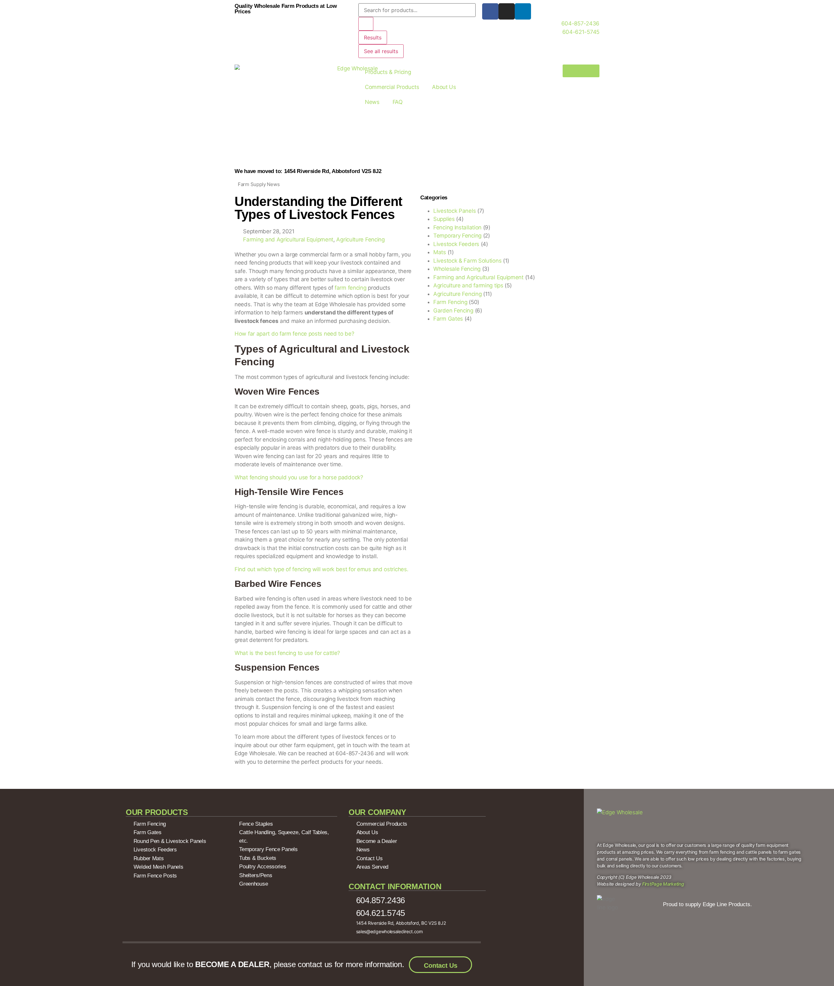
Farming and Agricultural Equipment (288, 239)
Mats (439, 252)
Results (372, 37)
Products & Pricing (388, 72)
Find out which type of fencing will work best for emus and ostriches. (321, 569)
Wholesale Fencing (457, 269)
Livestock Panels (454, 211)
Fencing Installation (457, 227)
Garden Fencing (453, 310)
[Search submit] (365, 24)
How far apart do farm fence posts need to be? (294, 333)
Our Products (157, 812)
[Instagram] (506, 11)
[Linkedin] (523, 11)
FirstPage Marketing (663, 884)
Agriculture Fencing (360, 239)
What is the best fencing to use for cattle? (287, 653)
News (372, 102)
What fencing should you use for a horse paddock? (299, 477)
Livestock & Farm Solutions (467, 260)
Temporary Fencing (457, 235)
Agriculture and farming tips (468, 285)
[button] (237, 781)
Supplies (444, 219)
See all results (381, 51)
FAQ (398, 102)
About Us (444, 87)
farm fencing (350, 287)
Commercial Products (392, 87)
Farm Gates (448, 318)
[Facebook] (490, 11)
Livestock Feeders (456, 244)
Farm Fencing (450, 302)
